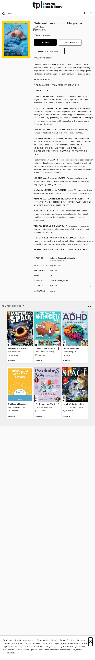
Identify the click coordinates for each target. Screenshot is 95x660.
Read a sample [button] (70, 42)
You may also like (12, 306)
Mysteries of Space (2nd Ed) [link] (19, 348)
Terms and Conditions (46, 640)
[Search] (3, 13)
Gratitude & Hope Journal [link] (19, 404)
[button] (45, 42)
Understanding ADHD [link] (72, 348)
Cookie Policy (9, 653)
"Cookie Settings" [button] (70, 646)
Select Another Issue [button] (48, 51)
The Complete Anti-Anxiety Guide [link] (46, 348)
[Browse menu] (91, 13)
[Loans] (85, 14)
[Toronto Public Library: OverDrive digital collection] (47, 5)
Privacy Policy (66, 640)
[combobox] (42, 14)
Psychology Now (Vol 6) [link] (45, 404)
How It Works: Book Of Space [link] (73, 404)
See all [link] (88, 306)
